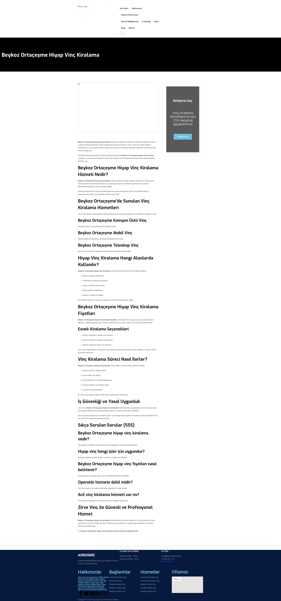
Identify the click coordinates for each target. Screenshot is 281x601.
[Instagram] (104, 593)
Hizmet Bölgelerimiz (130, 21)
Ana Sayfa (124, 8)
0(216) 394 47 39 (84, 4)
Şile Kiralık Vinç (115, 581)
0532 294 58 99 (103, 4)
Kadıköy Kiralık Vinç (148, 591)
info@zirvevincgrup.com (120, 1)
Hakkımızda (137, 8)
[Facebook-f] (80, 593)
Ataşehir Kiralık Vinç (117, 591)
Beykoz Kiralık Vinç (148, 584)
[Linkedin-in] (98, 593)
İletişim (132, 28)
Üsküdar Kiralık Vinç (117, 584)
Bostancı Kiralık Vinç (117, 588)
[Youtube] (92, 593)
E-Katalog (146, 21)
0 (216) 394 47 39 (168, 559)
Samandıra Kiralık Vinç (149, 577)
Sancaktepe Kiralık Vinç (150, 581)
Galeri (156, 21)
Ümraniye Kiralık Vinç (117, 577)
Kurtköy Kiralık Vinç (148, 588)
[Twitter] (86, 593)
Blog (123, 28)
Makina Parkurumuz (129, 15)
